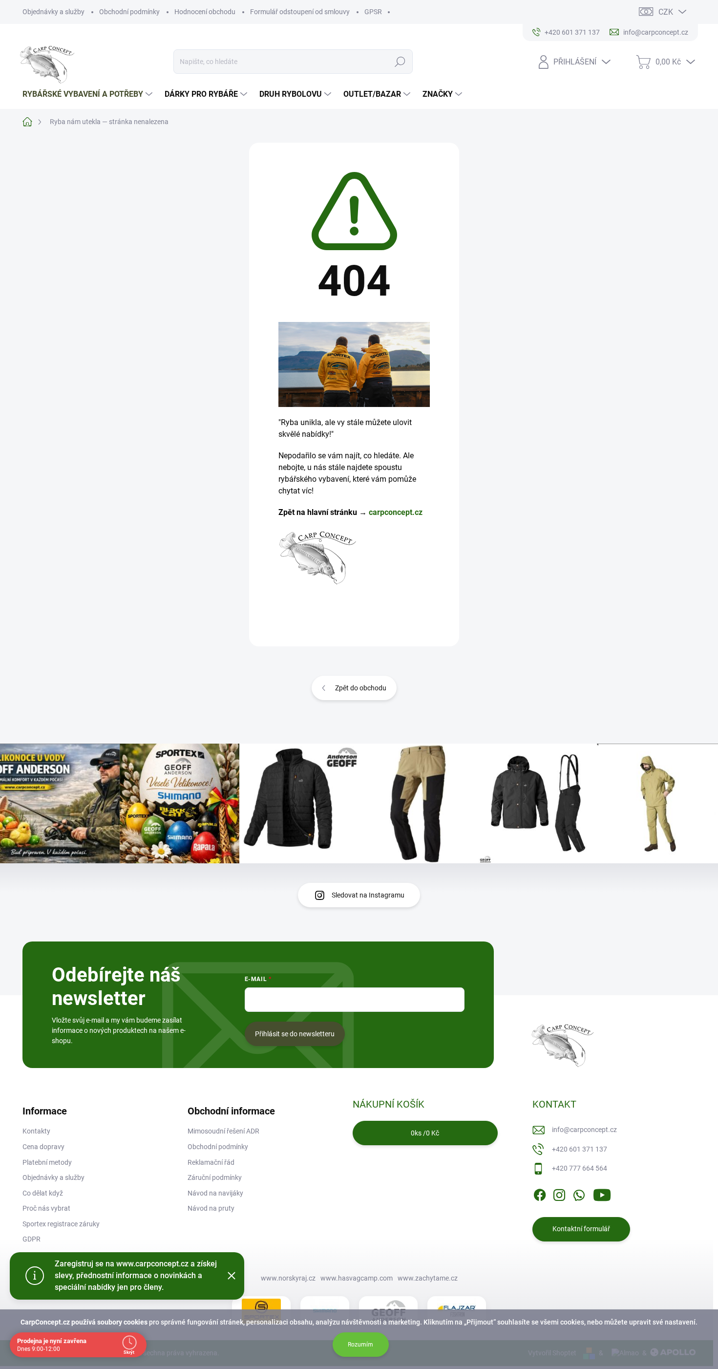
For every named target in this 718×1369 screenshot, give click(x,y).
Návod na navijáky (215, 1193)
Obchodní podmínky (129, 12)
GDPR (31, 1239)
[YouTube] (602, 1193)
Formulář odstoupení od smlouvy (300, 12)
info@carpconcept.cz (584, 1130)
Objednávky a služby (53, 12)
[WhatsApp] (578, 1193)
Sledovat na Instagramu (368, 895)
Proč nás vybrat (46, 1208)
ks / (425, 1133)
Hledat (400, 61)
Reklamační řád (211, 1162)
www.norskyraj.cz (288, 1278)
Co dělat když (42, 1193)
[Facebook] (539, 1193)
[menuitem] (88, 94)
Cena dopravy (43, 1147)
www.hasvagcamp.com (356, 1278)
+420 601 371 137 (579, 1149)
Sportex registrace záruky (61, 1224)
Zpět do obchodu (360, 688)
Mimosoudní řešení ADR (223, 1131)
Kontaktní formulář (581, 1229)
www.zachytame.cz (428, 1278)
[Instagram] (559, 1193)
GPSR (373, 12)
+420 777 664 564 (579, 1168)
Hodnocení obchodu (204, 12)
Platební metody (47, 1162)
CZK (665, 12)
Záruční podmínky (215, 1177)
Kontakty (36, 1131)
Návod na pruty (211, 1208)
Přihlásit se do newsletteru (295, 1034)
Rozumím (360, 1344)
